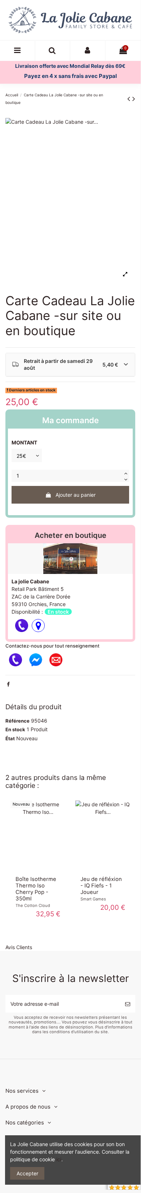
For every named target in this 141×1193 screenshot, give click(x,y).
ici (58, 1159)
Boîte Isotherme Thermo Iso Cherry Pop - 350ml (36, 889)
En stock (15, 729)
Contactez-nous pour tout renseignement (52, 646)
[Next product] (133, 98)
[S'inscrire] (127, 1004)
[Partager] (8, 684)
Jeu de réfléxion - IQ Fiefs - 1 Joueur (101, 885)
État (10, 738)
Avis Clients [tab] (18, 947)
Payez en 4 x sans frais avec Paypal (70, 76)
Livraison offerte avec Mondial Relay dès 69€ (70, 66)
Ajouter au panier (76, 495)
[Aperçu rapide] (38, 869)
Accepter (27, 1173)
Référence (17, 721)
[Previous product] (129, 98)
